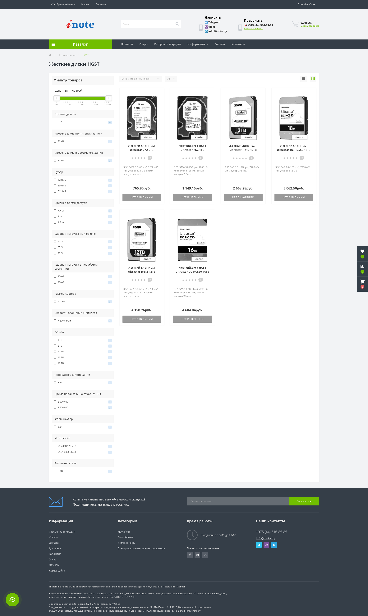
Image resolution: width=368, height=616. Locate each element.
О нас (52, 559)
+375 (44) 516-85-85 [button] (271, 532)
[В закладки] (159, 93)
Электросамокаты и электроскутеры (142, 548)
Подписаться (304, 501)
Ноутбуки (124, 531)
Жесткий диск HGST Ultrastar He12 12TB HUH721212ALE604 (142, 271)
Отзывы (220, 44)
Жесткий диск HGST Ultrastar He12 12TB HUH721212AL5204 (243, 150)
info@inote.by (265, 538)
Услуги (143, 44)
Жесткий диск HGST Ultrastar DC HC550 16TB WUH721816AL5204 (192, 271)
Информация (196, 44)
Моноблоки (125, 537)
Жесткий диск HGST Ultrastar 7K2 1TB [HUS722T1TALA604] (192, 150)
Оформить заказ (310, 25)
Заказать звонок (253, 28)
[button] (63, 4)
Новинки (127, 44)
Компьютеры (126, 543)
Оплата (85, 4)
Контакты (238, 44)
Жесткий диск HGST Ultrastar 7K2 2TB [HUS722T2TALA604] (142, 150)
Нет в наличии (142, 197)
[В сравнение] (159, 99)
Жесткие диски (67, 55)
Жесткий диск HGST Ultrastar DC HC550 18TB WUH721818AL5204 (294, 150)
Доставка (101, 4)
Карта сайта (57, 570)
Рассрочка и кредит (167, 44)
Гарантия (55, 554)
